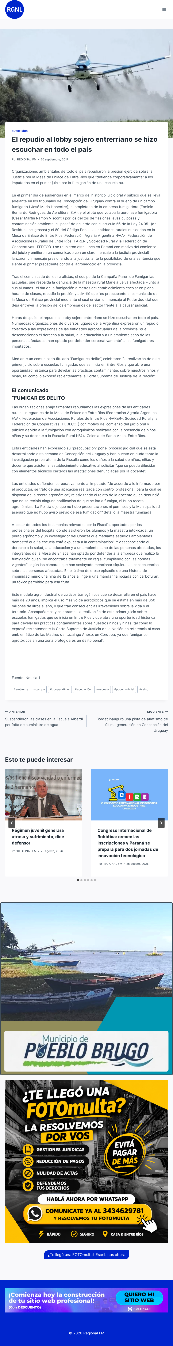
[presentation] (43, 794)
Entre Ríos (20, 131)
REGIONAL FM (26, 159)
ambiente (21, 689)
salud (143, 689)
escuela (102, 689)
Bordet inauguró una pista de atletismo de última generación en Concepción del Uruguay (132, 721)
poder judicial (124, 689)
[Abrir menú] (164, 9)
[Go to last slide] (11, 823)
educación (83, 689)
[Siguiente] (161, 823)
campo (39, 689)
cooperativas (60, 689)
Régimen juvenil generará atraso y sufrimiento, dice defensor (38, 837)
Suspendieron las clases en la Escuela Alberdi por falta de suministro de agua (44, 718)
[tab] (78, 880)
